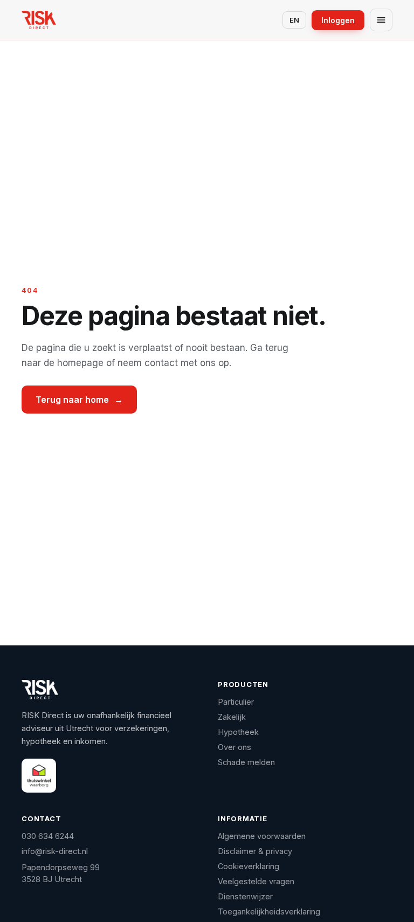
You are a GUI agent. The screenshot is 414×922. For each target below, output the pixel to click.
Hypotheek (238, 732)
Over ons (234, 747)
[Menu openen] (381, 20)
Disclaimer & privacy (255, 851)
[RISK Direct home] (39, 20)
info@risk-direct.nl (55, 851)
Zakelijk (232, 716)
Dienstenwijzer (245, 896)
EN (294, 20)
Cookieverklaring (248, 866)
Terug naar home (79, 399)
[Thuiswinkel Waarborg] (39, 776)
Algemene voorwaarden (262, 836)
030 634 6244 (48, 836)
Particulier (236, 701)
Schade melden (246, 762)
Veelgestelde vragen (256, 881)
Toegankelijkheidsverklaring (269, 911)
